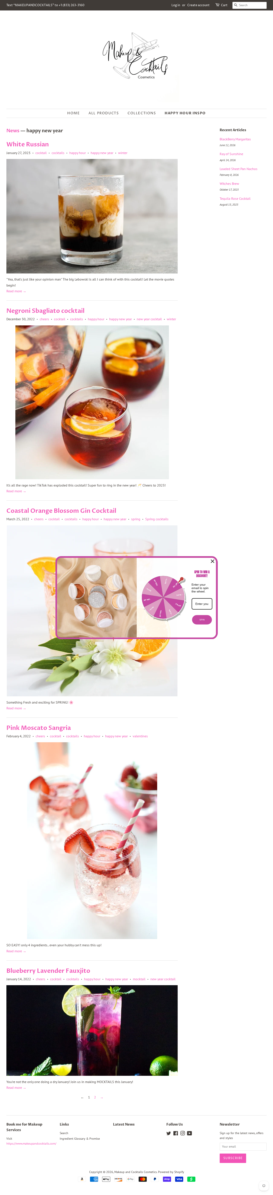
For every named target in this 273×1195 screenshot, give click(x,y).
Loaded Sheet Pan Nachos (238, 169)
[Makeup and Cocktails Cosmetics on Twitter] (168, 1134)
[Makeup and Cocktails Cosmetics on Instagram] (182, 1134)
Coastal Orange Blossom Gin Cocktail (61, 511)
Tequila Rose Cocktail (235, 198)
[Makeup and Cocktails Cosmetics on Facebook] (175, 1134)
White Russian (27, 144)
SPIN (202, 620)
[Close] (213, 561)
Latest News (124, 1124)
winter (122, 153)
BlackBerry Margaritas (235, 139)
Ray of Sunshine (231, 154)
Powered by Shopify (171, 1172)
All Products (104, 113)
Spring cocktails (156, 519)
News (12, 131)
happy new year (102, 153)
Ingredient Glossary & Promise (80, 1139)
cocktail (41, 153)
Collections (142, 113)
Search (64, 1133)
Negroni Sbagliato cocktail (45, 311)
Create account (198, 5)
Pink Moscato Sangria (38, 728)
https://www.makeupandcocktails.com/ (31, 1143)
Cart (224, 5)
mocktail (139, 979)
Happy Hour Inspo (185, 113)
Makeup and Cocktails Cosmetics (135, 1172)
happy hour (77, 153)
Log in (175, 5)
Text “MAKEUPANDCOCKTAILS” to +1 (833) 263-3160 (45, 5)
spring (135, 519)
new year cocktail (149, 319)
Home (73, 113)
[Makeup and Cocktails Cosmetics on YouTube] (189, 1134)
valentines (140, 736)
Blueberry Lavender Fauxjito (48, 971)
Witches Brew (229, 183)
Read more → (16, 291)
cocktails (58, 153)
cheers (44, 319)
